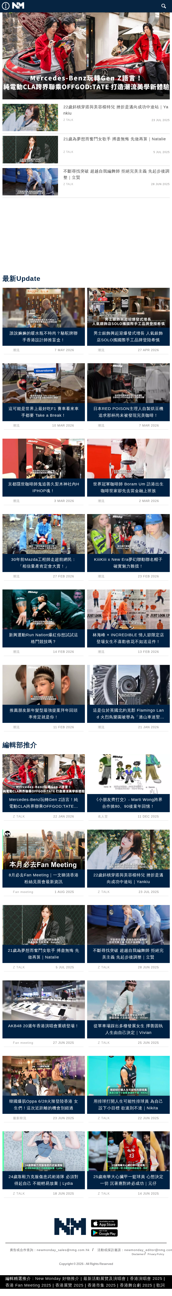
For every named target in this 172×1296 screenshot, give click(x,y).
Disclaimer (138, 1254)
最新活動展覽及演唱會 (104, 1278)
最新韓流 (19, 1118)
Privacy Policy (156, 1254)
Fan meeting (23, 892)
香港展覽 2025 (69, 1285)
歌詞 (160, 1285)
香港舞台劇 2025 (136, 1285)
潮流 (16, 350)
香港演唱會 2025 (146, 1278)
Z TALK (68, 120)
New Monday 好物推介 (57, 1278)
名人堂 (103, 816)
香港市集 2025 (102, 1285)
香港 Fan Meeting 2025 (28, 1285)
